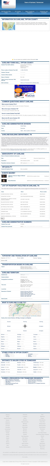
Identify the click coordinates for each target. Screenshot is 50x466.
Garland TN (31, 15)
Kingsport (3, 369)
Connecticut (7, 429)
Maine (25, 418)
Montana (25, 430)
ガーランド (8, 257)
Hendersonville (20, 367)
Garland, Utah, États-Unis (26, 296)
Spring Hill (35, 369)
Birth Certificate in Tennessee (12, 379)
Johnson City (36, 364)
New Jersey (25, 438)
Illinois (7, 441)
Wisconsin (42, 446)
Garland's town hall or (15, 149)
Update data (12, 461)
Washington (42, 443)
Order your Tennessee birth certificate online (30, 82)
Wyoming (42, 448)
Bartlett (35, 367)
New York (25, 441)
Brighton (29, 317)
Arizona (7, 420)
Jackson (2, 367)
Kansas (7, 447)
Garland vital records (25, 79)
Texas (42, 430)
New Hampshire (25, 436)
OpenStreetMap (34, 315)
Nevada (25, 434)
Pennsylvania (42, 420)
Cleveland (3, 371)
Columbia (8, 427)
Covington (22, 317)
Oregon (42, 418)
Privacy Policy (18, 461)
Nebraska (25, 432)
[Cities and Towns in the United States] (7, 3)
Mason (34, 341)
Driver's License (31, 382)
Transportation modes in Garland (17, 264)
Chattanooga (36, 362)
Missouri (25, 429)
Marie (18, 343)
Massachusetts (25, 421)
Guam (7, 436)
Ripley (18, 341)
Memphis (19, 362)
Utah (42, 437)
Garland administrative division (16, 124)
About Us (25, 461)
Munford (19, 336)
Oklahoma (42, 416)
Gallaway (19, 346)
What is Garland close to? (14, 302)
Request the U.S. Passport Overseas (36, 383)
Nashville (3, 362)
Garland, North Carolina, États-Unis (28, 294)
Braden (2, 343)
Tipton (22, 130)
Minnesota (25, 425)
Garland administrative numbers (17, 222)
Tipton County (24, 15)
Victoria (2, 348)
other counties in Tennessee (29, 130)
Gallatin (35, 371)
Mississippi (25, 427)
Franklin (19, 364)
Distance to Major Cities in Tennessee (19, 360)
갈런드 (22, 257)
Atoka (34, 336)
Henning (25, 321)
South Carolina (42, 425)
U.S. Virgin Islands (42, 432)
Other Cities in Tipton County (15, 352)
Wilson (2, 341)
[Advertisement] (25, 44)
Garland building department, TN (17, 135)
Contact (29, 461)
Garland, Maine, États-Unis (26, 292)
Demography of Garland (13, 154)
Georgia (7, 434)
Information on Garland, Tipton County (20, 19)
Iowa (8, 445)
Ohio (42, 414)
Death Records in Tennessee (34, 379)
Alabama (8, 414)
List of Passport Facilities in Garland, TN (20, 186)
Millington (3, 346)
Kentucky (25, 414)
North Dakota (25, 445)
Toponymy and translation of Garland (19, 256)
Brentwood (19, 371)
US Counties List (18, 12)
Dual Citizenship (9, 384)
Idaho (7, 439)
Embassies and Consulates (44, 12)
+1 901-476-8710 (24, 70)
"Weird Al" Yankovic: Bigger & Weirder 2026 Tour (16, 176)
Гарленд (39, 258)
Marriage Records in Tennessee (12, 381)
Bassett (18, 348)
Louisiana (25, 416)
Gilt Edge (18, 317)
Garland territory (10, 272)
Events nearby (8, 173)
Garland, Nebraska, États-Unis (27, 293)
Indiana (7, 443)
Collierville (19, 369)
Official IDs (7, 382)
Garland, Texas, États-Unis (26, 295)
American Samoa (7, 418)
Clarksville (3, 364)
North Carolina (25, 443)
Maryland (25, 420)
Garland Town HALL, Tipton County (17, 63)
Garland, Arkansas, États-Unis (27, 291)
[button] (10, 305)
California (7, 423)
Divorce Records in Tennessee (35, 381)
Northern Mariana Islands (25, 447)
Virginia (42, 441)
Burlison (13, 317)
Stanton (35, 348)
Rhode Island (42, 423)
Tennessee (19, 15)
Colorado (8, 425)
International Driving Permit (11, 383)
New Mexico (25, 439)
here (37, 59)
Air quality (7, 167)
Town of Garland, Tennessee (33, 2)
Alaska (7, 416)
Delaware (8, 430)
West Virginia (42, 445)
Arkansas (8, 421)
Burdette (35, 343)
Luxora (34, 339)
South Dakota (42, 427)
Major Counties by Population (29, 12)
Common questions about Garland (17, 101)
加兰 (6, 260)
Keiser (34, 346)
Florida (7, 432)
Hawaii (7, 438)
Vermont (42, 439)
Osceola (9, 321)
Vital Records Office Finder (6, 12)
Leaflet (25, 315)
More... (2, 218)
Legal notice (5, 461)
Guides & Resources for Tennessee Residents (22, 378)
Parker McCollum (12, 180)
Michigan (25, 423)
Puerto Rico (42, 421)
